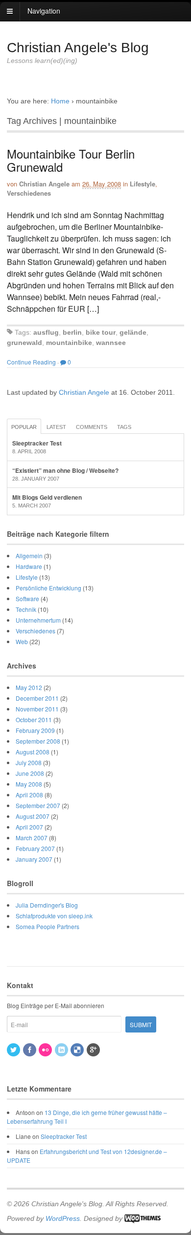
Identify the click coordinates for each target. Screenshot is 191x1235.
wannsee (111, 342)
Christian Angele (44, 183)
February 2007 (35, 848)
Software (27, 598)
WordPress (63, 1218)
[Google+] (94, 1050)
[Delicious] (78, 1050)
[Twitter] (14, 1050)
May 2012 (29, 687)
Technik (26, 609)
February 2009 (35, 730)
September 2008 (38, 741)
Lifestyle (142, 183)
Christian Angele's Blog (78, 47)
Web (22, 641)
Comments (91, 427)
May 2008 (29, 784)
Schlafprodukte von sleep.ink (54, 915)
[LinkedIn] (62, 1050)
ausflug (46, 332)
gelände (132, 332)
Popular (24, 427)
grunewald (24, 342)
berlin (72, 332)
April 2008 (29, 794)
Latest (56, 427)
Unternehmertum (38, 620)
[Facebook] (30, 1050)
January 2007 (34, 859)
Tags (124, 427)
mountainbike (69, 342)
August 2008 (32, 752)
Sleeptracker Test (37, 443)
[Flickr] (46, 1050)
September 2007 (38, 805)
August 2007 (32, 816)
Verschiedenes (29, 193)
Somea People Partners (47, 926)
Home (60, 101)
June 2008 (30, 773)
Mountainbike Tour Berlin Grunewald (71, 160)
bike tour (101, 332)
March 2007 (32, 837)
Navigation (43, 11)
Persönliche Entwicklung (48, 588)
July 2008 (29, 762)
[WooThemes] (142, 1218)
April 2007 (29, 827)
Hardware (29, 566)
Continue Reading (31, 362)
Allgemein (29, 555)
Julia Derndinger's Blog (47, 905)
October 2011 (34, 719)
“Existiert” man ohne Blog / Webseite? (65, 470)
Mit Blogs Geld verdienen (47, 497)
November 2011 (37, 709)
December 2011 (37, 698)
